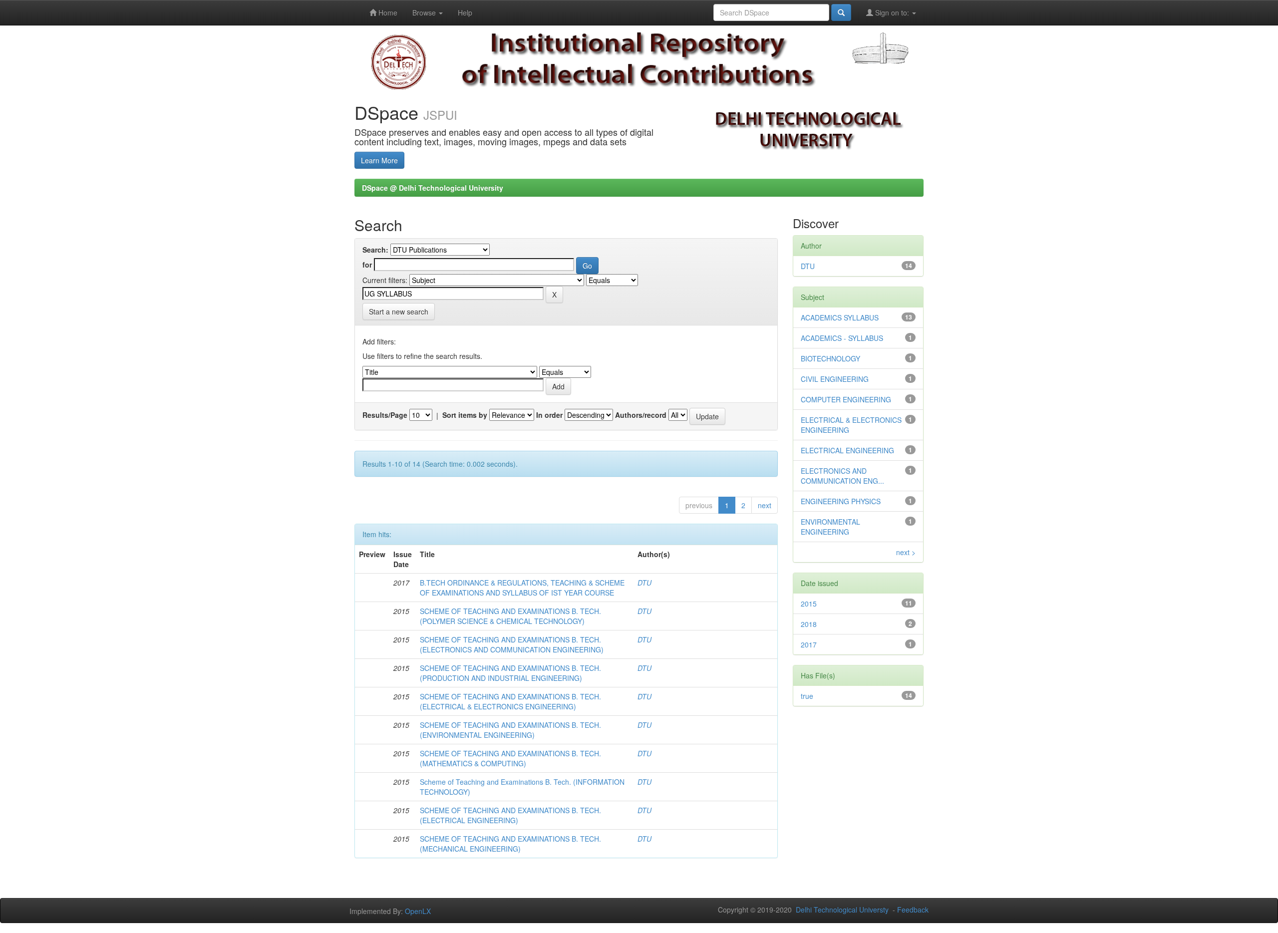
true (807, 696)
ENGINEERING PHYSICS (841, 501)
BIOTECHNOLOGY (830, 358)
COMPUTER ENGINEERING (846, 399)
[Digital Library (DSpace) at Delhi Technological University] (639, 59)
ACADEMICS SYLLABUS (840, 317)
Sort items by (464, 415)
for (367, 265)
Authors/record (640, 415)
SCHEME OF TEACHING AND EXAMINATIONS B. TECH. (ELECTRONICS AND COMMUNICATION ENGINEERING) (512, 644)
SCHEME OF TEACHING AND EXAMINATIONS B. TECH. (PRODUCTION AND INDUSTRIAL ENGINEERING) (510, 673)
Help (465, 12)
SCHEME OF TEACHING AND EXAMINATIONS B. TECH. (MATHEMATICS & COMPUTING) (510, 758)
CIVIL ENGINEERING (835, 379)
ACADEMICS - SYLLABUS (842, 338)
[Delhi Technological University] (398, 61)
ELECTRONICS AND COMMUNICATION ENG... (842, 476)
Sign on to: (892, 12)
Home (386, 12)
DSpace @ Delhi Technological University (432, 188)
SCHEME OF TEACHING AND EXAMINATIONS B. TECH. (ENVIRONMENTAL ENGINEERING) (510, 730)
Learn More (379, 160)
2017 (809, 644)
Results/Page (384, 415)
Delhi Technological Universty (842, 910)
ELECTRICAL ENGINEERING (847, 450)
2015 (809, 604)
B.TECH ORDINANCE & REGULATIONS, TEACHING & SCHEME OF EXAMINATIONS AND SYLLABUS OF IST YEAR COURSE (522, 588)
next (764, 505)
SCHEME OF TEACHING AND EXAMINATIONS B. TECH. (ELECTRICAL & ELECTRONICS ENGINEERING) (510, 701)
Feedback (913, 910)
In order (549, 415)
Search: (375, 250)
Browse (425, 12)
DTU (644, 583)
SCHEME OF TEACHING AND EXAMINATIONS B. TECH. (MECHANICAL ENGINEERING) (510, 844)
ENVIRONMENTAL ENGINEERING (830, 527)
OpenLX (418, 911)
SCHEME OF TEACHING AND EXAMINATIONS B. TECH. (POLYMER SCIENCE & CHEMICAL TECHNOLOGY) (510, 616)
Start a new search (398, 311)
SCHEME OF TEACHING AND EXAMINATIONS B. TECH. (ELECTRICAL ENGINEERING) (510, 815)
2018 (809, 624)
